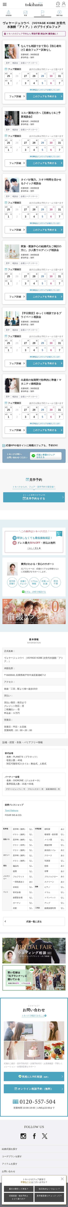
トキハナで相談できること (33, 1015)
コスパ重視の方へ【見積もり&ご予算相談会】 (41, 115)
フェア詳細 (15, 96)
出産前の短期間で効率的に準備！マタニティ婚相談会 (41, 382)
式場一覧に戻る (34, 921)
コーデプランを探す (12, 1156)
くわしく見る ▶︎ (34, 548)
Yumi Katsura (11, 810)
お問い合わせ (8, 1171)
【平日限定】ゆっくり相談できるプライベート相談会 (41, 315)
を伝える (45, 456)
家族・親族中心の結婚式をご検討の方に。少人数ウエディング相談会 (41, 248)
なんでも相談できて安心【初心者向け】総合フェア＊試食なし (41, 48)
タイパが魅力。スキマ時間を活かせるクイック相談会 (41, 181)
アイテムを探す (9, 1164)
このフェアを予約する (45, 96)
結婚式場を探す (9, 1149)
